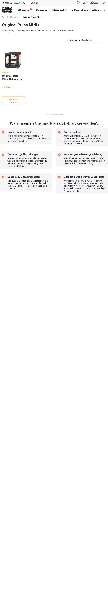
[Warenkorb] (103, 2)
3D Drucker (14, 17)
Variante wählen (13, 100)
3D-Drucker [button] (25, 9)
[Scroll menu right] (105, 10)
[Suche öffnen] (78, 2)
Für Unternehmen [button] (79, 10)
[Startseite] (3, 17)
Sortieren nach (73, 39)
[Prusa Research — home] (7, 10)
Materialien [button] (41, 10)
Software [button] (96, 10)
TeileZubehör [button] (59, 10)
